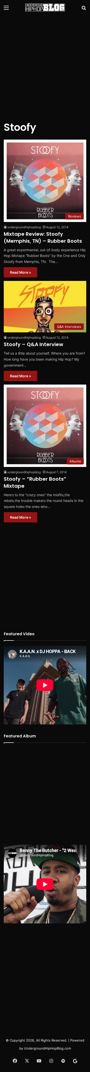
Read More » (20, 272)
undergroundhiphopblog (24, 227)
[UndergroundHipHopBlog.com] (45, 7)
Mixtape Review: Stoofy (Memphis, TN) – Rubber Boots (43, 237)
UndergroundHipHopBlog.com (47, 1048)
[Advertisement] (45, 65)
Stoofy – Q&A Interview (33, 344)
